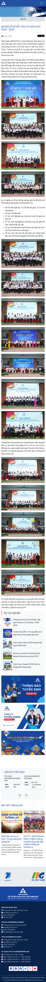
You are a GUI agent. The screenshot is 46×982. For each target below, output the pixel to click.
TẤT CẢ (23, 19)
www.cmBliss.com (37, 980)
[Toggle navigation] (41, 3)
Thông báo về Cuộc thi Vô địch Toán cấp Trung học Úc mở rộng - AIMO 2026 (27, 622)
